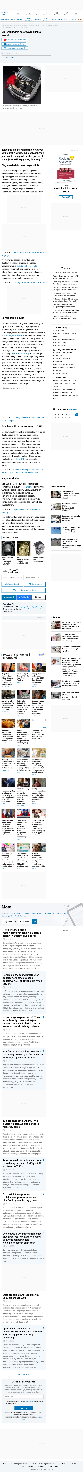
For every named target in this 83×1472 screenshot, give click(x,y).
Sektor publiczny (28, 19)
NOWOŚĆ (66, 186)
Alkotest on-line (20, 916)
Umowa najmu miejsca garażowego (61, 360)
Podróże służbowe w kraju (62, 392)
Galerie (66, 913)
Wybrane (74, 272)
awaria (5, 577)
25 (59, 415)
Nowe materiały (58, 486)
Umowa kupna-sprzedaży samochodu (62, 354)
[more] (38, 577)
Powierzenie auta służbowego (64, 364)
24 (55, 415)
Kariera (73, 1464)
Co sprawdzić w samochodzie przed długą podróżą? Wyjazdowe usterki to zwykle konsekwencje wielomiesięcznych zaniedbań (66, 312)
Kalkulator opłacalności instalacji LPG (65, 335)
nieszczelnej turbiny (20, 353)
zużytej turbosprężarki (27, 266)
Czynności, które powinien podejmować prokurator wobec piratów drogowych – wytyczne (64, 306)
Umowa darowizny (60, 373)
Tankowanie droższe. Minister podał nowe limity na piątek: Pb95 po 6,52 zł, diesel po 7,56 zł (65, 300)
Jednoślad (57, 913)
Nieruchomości (63, 19)
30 (77, 415)
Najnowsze (66, 272)
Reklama (41, 1466)
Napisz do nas (36, 584)
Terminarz (61, 409)
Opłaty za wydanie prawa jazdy (64, 380)
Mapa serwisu (53, 1466)
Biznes (19, 19)
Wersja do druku (14, 584)
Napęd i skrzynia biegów (49, 25)
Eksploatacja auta (33, 25)
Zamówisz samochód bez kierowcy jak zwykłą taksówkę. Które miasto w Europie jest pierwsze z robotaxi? (65, 289)
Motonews (5, 913)
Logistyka (47, 913)
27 (66, 415)
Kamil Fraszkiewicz (9, 57)
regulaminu (29, 1401)
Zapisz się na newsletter (27, 590)
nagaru (29, 487)
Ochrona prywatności (19, 1464)
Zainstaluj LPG (7, 916)
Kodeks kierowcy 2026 (66, 190)
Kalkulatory (61, 327)
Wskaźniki (61, 377)
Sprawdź (66, 197)
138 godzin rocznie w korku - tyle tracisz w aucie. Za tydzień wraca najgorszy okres (64, 294)
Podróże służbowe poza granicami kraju (65, 397)
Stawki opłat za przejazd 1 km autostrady (64, 385)
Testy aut (26, 913)
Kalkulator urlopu (59, 342)
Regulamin (62, 1464)
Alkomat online (58, 330)
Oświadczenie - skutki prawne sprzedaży (64, 369)
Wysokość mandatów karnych (64, 389)
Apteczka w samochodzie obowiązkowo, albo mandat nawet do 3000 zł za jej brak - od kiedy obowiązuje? (65, 317)
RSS (22, 1466)
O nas (5, 1464)
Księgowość (5, 19)
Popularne (57, 272)
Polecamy (55, 617)
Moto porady (22, 25)
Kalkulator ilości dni (60, 345)
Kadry (13, 19)
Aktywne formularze (66, 349)
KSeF (80, 19)
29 (73, 415)
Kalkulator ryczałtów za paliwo (64, 339)
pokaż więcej (23, 1374)
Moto (54, 19)
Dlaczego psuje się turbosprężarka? (29, 282)
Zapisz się (23, 1408)
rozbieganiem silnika (15, 335)
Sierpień (73, 409)
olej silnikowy (30, 577)
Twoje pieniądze (46, 19)
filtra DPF (20, 459)
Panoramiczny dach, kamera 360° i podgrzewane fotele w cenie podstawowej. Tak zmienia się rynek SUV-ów (66, 277)
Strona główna (6, 25)
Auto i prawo (36, 913)
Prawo (37, 19)
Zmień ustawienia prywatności (43, 1464)
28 (69, 415)
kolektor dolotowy (16, 577)
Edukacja (73, 19)
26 (62, 415)
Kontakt (31, 1466)
